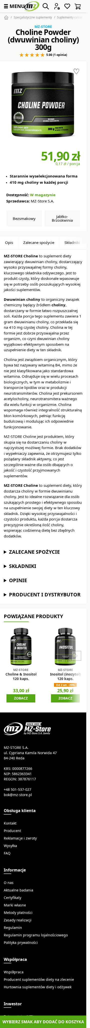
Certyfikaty (12, 897)
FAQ (7, 853)
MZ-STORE (43, 26)
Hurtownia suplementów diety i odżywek (38, 987)
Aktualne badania (18, 890)
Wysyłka (10, 846)
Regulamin (13, 927)
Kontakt (10, 823)
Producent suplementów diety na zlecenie (39, 979)
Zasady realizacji (18, 920)
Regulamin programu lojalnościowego (36, 935)
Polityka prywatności (21, 942)
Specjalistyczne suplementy (33, 17)
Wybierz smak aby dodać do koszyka (43, 1022)
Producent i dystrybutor (44, 594)
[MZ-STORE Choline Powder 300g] (43, 104)
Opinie (18, 580)
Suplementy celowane (72, 17)
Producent (12, 831)
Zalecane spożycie (38, 242)
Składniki (72, 242)
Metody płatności (18, 912)
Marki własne (15, 905)
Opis (9, 242)
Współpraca (14, 972)
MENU (14, 6)
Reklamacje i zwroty (20, 838)
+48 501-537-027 (17, 789)
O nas (9, 882)
